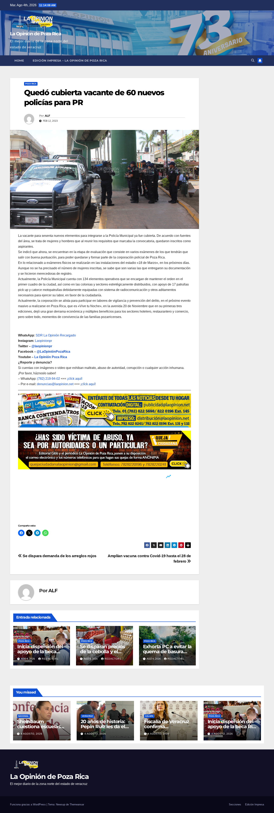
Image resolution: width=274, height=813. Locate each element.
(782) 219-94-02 (48, 378)
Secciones (235, 804)
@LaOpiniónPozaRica (53, 351)
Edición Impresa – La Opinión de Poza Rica (70, 60)
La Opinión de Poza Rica (35, 33)
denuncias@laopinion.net (55, 384)
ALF (47, 115)
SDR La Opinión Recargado (56, 335)
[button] (252, 60)
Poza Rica (30, 84)
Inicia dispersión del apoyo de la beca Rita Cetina (40, 651)
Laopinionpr (44, 340)
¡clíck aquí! (74, 378)
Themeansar (77, 804)
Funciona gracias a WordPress (28, 804)
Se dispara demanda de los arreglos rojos (59, 556)
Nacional (23, 716)
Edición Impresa (254, 804)
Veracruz (87, 716)
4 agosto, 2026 (31, 733)
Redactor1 (50, 658)
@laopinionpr (41, 346)
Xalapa (149, 716)
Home (19, 60)
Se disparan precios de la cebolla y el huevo (102, 651)
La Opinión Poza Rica (50, 357)
